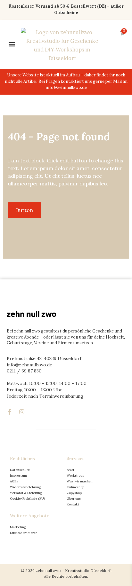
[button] (11, 44)
